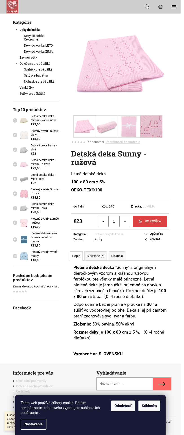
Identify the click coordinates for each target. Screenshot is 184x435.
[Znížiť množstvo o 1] (103, 221)
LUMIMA (149, 206)
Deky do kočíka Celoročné (34, 37)
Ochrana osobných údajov (34, 386)
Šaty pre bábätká (36, 75)
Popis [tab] (76, 256)
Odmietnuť (122, 406)
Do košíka (153, 221)
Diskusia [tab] (117, 256)
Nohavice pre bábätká (39, 81)
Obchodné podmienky (31, 381)
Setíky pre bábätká (32, 93)
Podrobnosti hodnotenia (123, 142)
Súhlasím (149, 406)
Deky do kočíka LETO (38, 45)
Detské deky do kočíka (109, 234)
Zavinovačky (28, 57)
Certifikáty (23, 391)
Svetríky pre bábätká (38, 69)
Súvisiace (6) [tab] (96, 256)
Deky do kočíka (30, 30)
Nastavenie (33, 424)
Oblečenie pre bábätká (35, 63)
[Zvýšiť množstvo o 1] (124, 221)
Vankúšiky (27, 87)
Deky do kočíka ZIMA (38, 51)
